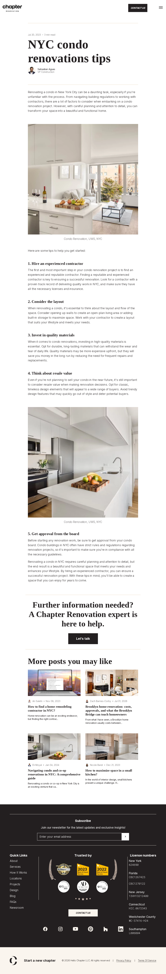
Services (15, 866)
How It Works (18, 872)
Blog (12, 896)
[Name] (161, 7)
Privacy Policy (123, 960)
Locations (16, 878)
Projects (15, 884)
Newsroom (17, 907)
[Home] (12, 10)
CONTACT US (138, 7)
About (14, 861)
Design (14, 890)
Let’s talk (83, 639)
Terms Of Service (147, 960)
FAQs (13, 901)
